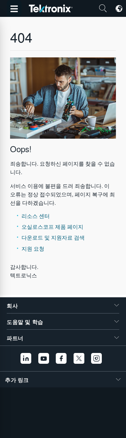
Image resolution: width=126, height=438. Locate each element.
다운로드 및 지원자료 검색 (53, 237)
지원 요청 (33, 248)
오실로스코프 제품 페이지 (52, 226)
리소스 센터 (36, 216)
